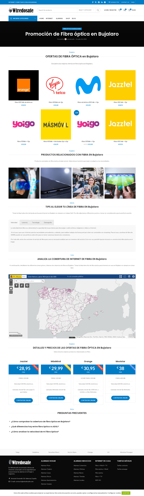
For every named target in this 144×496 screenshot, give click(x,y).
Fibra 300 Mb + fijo (120, 102)
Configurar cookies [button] (114, 493)
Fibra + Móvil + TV (101, 465)
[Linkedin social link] (101, 2)
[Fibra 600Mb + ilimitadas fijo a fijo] (56, 124)
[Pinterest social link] (98, 2)
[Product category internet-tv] (120, 183)
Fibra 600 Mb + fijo (120, 141)
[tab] (14, 222)
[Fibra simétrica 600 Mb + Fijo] (88, 85)
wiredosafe (71, 39)
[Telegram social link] (104, 2)
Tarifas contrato (122, 465)
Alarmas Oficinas (79, 469)
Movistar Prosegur (126, 452)
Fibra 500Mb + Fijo (88, 141)
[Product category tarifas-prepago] (56, 183)
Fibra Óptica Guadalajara (72, 28)
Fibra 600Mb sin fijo (56, 102)
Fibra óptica (99, 473)
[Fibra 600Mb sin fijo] (56, 85)
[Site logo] (22, 10)
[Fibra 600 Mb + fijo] (120, 124)
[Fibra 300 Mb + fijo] (120, 85)
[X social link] (95, 2)
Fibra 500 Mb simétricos (23, 102)
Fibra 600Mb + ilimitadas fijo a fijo (55, 141)
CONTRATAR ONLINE (23, 400)
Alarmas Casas (46, 473)
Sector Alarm (72, 452)
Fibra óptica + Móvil (101, 469)
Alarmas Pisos (45, 465)
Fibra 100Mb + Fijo (23, 141)
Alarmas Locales (79, 480)
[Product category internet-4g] (24, 183)
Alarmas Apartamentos (48, 480)
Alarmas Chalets (46, 469)
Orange (90, 452)
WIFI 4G (98, 480)
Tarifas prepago (122, 469)
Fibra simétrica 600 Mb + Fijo (88, 102)
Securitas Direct (53, 452)
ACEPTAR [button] (126, 493)
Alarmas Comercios (80, 465)
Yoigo (17, 452)
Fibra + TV (98, 476)
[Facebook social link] (93, 2)
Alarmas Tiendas (79, 476)
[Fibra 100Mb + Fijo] (24, 124)
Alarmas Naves (78, 473)
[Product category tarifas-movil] (88, 183)
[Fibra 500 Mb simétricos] (24, 85)
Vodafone (35, 452)
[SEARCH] (98, 10)
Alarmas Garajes (46, 484)
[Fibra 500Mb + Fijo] (88, 124)
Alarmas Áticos (46, 476)
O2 (108, 452)
